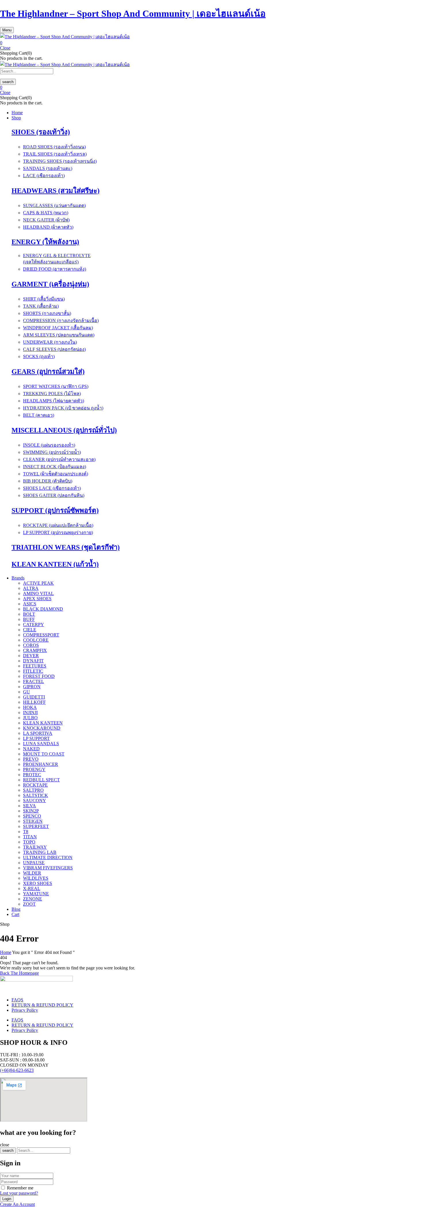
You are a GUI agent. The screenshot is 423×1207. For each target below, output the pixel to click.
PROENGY (34, 769)
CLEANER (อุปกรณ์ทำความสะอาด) (59, 459)
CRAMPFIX (35, 650)
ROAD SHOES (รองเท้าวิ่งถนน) (54, 146)
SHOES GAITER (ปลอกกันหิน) (53, 495)
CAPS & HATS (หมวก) (45, 212)
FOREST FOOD (39, 676)
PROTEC (32, 774)
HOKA (30, 707)
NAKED (31, 748)
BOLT (29, 614)
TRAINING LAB (39, 852)
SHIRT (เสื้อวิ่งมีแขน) (44, 299)
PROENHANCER (40, 764)
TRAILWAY (35, 847)
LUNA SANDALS (41, 743)
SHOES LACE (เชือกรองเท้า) (52, 488)
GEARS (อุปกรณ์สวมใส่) (48, 371)
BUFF (29, 619)
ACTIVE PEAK (38, 583)
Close (5, 47)
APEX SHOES (37, 598)
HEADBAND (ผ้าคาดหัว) (48, 227)
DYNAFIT (33, 660)
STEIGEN (33, 821)
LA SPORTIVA (37, 733)
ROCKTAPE (35, 785)
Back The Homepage (19, 973)
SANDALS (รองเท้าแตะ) (47, 168)
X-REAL (31, 888)
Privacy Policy (25, 1010)
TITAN (30, 836)
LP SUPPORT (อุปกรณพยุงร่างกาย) (58, 532)
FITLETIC (33, 671)
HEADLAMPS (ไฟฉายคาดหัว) (53, 400)
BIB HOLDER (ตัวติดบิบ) (47, 481)
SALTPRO (33, 790)
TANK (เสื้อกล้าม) (41, 306)
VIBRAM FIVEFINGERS (48, 867)
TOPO (29, 841)
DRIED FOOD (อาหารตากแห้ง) (54, 269)
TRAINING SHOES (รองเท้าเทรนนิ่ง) (60, 161)
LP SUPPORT (36, 738)
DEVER (31, 655)
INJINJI (30, 712)
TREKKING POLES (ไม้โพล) (52, 393)
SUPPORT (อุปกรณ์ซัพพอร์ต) (55, 510)
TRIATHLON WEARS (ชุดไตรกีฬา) (66, 547)
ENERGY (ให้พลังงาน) (45, 242)
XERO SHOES (37, 883)
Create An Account (17, 1204)
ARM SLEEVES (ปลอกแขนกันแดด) (58, 334)
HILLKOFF (34, 702)
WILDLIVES (35, 878)
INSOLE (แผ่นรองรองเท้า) (49, 445)
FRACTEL (33, 681)
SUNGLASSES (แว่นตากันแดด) (54, 205)
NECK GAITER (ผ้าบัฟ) (46, 219)
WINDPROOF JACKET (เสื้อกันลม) (58, 327)
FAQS (17, 999)
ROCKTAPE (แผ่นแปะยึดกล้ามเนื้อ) (58, 525)
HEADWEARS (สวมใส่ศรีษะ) (56, 190)
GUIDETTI (34, 697)
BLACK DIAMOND (43, 609)
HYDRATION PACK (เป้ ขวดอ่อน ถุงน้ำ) (63, 407)
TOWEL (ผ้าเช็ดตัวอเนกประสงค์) (55, 473)
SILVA (29, 805)
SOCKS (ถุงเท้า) (39, 356)
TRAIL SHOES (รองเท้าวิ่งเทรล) (55, 154)
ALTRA (31, 588)
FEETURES (34, 665)
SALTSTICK (35, 795)
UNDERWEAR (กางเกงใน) (50, 342)
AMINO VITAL (38, 593)
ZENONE (32, 898)
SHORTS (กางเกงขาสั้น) (47, 313)
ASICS (29, 603)
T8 (25, 831)
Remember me (20, 1187)
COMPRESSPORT (41, 634)
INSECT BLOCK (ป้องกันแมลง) (54, 466)
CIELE (29, 629)
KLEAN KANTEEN (43, 722)
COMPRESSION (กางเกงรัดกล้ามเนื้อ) (61, 320)
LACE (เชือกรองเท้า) (44, 175)
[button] (211, 42)
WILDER (32, 873)
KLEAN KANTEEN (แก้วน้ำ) (55, 564)
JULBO (30, 717)
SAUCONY (34, 800)
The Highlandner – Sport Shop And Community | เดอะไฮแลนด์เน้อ (133, 13)
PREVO (31, 759)
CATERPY (33, 624)
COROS (31, 645)
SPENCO (32, 816)
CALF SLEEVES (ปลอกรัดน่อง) (54, 349)
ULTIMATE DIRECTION (48, 857)
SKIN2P (31, 810)
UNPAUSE (34, 862)
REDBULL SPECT (41, 779)
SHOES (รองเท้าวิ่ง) (41, 132)
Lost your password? (19, 1193)
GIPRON (32, 686)
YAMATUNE (36, 893)
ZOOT (29, 904)
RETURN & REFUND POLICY (42, 1005)
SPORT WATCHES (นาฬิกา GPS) (55, 386)
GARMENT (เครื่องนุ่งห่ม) (50, 284)
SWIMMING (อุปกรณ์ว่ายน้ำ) (52, 452)
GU (26, 691)
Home (5, 952)
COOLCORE (36, 640)
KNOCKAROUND (41, 728)
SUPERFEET (36, 826)
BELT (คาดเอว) (38, 415)
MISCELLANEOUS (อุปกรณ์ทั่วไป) (64, 430)
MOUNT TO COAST (43, 753)
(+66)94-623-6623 (17, 1070)
